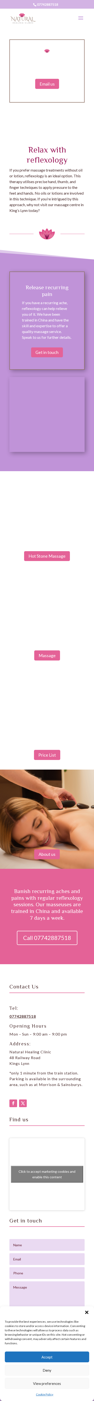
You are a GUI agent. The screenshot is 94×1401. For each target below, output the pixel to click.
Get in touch (47, 352)
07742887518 (47, 4)
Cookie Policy (44, 1394)
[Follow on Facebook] (13, 1103)
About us (47, 854)
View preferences (47, 1383)
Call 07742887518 (47, 937)
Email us (47, 83)
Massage (47, 655)
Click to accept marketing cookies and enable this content (47, 1174)
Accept (47, 1357)
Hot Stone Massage (47, 556)
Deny (47, 1370)
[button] (86, 1312)
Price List (47, 755)
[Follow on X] (23, 1103)
